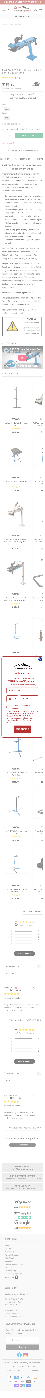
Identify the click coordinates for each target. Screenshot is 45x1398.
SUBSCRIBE (22, 729)
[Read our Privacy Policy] (36, 711)
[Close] (40, 659)
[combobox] (12, 698)
